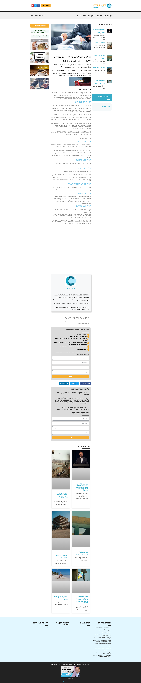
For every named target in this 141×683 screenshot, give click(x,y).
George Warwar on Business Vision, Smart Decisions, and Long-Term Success (99, 31)
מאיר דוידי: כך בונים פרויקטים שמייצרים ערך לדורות (61, 555)
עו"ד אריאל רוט (84, 66)
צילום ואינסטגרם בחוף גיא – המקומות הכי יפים (102, 646)
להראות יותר (44, 628)
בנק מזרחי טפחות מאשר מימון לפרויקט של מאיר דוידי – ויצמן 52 (102, 652)
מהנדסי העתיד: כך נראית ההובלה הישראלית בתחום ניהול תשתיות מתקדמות (102, 656)
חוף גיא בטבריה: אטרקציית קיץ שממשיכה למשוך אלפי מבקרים (103, 649)
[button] (85, 383)
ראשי (45, 15)
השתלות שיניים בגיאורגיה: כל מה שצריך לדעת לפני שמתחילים (62, 495)
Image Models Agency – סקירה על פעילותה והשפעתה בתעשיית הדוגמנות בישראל (99, 82)
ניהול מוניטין (66, 681)
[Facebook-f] (38, 5)
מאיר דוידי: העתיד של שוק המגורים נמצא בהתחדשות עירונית (100, 57)
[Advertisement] (72, 5)
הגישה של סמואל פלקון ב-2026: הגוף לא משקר (60, 597)
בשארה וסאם (71, 289)
